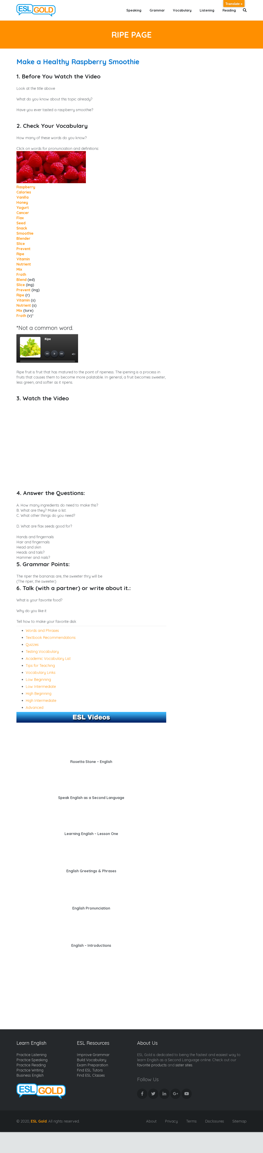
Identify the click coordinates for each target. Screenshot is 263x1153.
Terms (191, 1121)
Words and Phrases (42, 630)
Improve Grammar (93, 1054)
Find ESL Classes (91, 1075)
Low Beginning (38, 679)
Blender (23, 238)
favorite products (152, 1065)
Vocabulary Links (40, 672)
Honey (22, 202)
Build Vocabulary (91, 1059)
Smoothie (24, 233)
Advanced (34, 707)
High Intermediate (41, 700)
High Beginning (38, 693)
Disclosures (214, 1121)
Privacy (171, 1121)
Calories (23, 192)
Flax (20, 217)
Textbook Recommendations (51, 637)
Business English (30, 1075)
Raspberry (25, 187)
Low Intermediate (41, 686)
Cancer (22, 212)
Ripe (20, 254)
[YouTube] (186, 1094)
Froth (21, 274)
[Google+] (175, 1094)
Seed (20, 223)
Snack (21, 228)
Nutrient (23, 264)
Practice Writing (29, 1070)
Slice (20, 243)
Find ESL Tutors (90, 1070)
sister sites (183, 1065)
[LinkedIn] (164, 1094)
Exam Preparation (92, 1065)
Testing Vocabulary (42, 651)
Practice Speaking (31, 1059)
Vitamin (23, 259)
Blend (21, 279)
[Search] (245, 10)
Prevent (23, 248)
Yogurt (22, 207)
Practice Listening (31, 1054)
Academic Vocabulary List (48, 658)
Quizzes (32, 644)
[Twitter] (153, 1094)
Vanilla (22, 197)
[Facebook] (142, 1094)
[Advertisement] (54, 987)
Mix (19, 269)
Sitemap (239, 1121)
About (151, 1121)
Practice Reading (31, 1065)
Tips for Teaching (40, 665)
